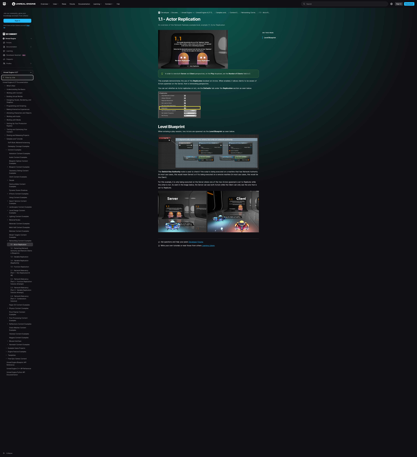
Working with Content (14, 93)
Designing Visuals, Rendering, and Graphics (19, 101)
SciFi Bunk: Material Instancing (19, 142)
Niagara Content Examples (19, 338)
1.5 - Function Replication (20, 267)
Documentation (175, 12)
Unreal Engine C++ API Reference (19, 368)
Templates (12, 355)
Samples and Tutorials (15, 139)
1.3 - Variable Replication (19, 257)
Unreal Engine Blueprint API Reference (16, 363)
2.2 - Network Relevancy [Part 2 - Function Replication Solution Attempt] (21, 281)
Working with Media (14, 120)
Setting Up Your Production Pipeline (17, 124)
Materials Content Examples (19, 223)
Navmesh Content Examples (19, 344)
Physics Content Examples (18, 308)
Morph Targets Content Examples (18, 236)
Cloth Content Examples (18, 177)
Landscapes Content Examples (20, 207)
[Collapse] (5, 139)
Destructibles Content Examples (17, 185)
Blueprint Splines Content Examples (18, 162)
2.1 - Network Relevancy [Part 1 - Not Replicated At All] (20, 273)
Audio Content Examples (18, 157)
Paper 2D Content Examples (19, 305)
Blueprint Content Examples (19, 167)
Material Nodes (14, 220)
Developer (165, 12)
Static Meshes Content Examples (17, 329)
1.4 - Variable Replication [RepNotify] (19, 262)
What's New (11, 86)
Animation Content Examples (19, 153)
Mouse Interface (15, 341)
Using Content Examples (18, 197)
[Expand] (5, 86)
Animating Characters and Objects (19, 113)
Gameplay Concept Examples (18, 146)
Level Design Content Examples (17, 212)
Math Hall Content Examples (19, 227)
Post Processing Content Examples (18, 319)
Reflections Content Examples (20, 324)
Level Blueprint (270, 38)
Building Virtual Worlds (15, 96)
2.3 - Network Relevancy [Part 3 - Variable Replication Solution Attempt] (21, 290)
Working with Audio (13, 116)
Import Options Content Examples (18, 202)
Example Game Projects (16, 348)
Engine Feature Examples (17, 352)
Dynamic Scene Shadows (18, 190)
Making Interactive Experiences (18, 109)
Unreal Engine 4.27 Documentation (15, 82)
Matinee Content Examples (19, 231)
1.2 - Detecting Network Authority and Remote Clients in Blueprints (21, 250)
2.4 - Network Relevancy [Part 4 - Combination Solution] (20, 298)
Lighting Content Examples (19, 216)
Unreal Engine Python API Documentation (16, 373)
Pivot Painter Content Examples (17, 313)
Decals (11, 180)
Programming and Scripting (16, 106)
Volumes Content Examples (19, 334)
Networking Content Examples (20, 241)
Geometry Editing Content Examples (19, 172)
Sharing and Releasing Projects (18, 135)
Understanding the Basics (16, 89)
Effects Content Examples (18, 194)
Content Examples (14, 150)
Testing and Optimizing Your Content (17, 130)
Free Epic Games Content (17, 359)
